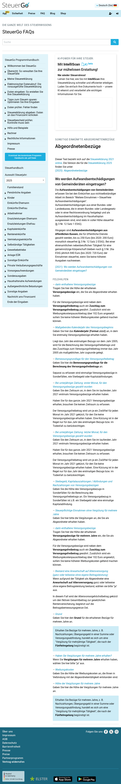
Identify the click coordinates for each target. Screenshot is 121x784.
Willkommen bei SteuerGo (21, 65)
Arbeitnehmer (14, 213)
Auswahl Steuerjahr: (16, 174)
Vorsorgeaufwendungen (20, 270)
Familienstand (15, 187)
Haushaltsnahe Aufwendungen (24, 281)
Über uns (7, 731)
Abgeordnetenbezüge (99, 139)
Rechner (11, 133)
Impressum (13, 143)
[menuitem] (107, 5)
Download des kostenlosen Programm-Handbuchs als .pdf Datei (25, 156)
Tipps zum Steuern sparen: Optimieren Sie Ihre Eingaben (23, 101)
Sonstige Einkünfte (69, 139)
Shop (63, 13)
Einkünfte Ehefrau (17, 208)
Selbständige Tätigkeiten (21, 244)
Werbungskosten (64, 669)
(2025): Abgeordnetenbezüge (71, 170)
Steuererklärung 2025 (100, 163)
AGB (4, 739)
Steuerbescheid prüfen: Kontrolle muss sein (20, 121)
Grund (58, 614)
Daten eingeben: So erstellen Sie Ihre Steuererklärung (25, 93)
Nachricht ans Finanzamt (21, 296)
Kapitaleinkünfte (16, 228)
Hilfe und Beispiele (17, 127)
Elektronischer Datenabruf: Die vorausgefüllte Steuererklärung (24, 85)
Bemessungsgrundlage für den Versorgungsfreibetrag (84, 358)
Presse (11, 148)
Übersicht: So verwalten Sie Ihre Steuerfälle (24, 72)
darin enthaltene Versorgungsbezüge (75, 284)
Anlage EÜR (13, 255)
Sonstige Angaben (17, 291)
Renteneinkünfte (16, 234)
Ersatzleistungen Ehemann (22, 218)
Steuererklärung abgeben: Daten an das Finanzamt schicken (25, 114)
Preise (31, 13)
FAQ (42, 13)
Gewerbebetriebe (16, 249)
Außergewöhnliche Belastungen (25, 286)
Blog (52, 13)
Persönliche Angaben (19, 192)
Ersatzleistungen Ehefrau (21, 223)
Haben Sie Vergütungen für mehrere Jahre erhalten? (83, 655)
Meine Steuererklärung (19, 78)
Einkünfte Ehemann (18, 202)
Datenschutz (9, 742)
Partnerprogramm (12, 758)
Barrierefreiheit (11, 746)
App (5, 13)
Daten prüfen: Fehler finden (22, 107)
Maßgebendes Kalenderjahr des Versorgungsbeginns (84, 327)
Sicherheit (17, 13)
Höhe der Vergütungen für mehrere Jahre (77, 683)
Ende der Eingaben (17, 301)
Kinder (10, 197)
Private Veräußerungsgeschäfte (24, 265)
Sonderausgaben (16, 275)
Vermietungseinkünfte (19, 239)
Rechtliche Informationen (21, 138)
